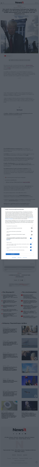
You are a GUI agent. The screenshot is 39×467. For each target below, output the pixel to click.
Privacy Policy (25, 257)
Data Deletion (14, 257)
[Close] (36, 209)
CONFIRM (12, 254)
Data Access (19, 257)
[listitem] (19, 225)
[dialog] (19, 233)
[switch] (31, 228)
